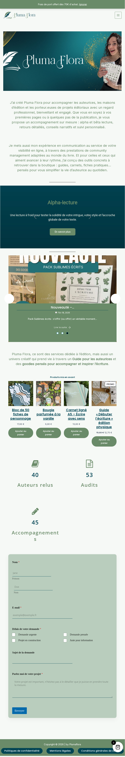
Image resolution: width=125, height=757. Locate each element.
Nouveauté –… (51, 307)
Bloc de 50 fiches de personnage (20, 414)
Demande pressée (79, 634)
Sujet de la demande (23, 652)
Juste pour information (81, 640)
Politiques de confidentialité (21, 750)
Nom (16, 592)
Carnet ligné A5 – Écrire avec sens (76, 414)
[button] (35, 217)
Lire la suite (49, 327)
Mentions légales (60, 750)
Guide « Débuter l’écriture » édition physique (104, 418)
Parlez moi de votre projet (27, 674)
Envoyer (19, 710)
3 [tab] (67, 333)
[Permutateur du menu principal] (118, 15)
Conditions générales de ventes (100, 750)
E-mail (16, 607)
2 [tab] (62, 333)
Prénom (15, 578)
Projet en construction (29, 640)
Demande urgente (27, 634)
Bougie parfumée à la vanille (48, 414)
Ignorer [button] (83, 4)
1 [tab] (58, 333)
